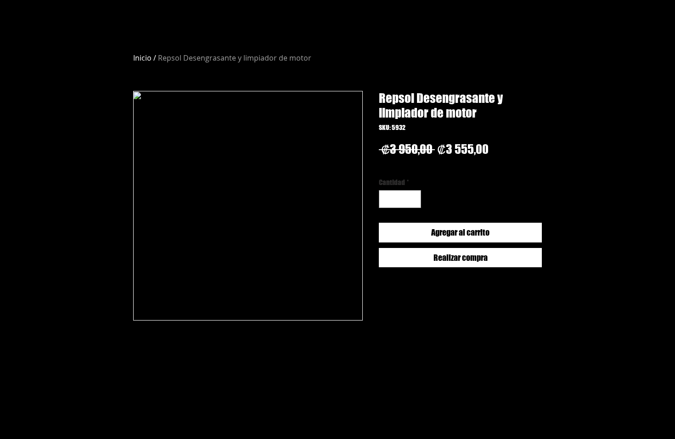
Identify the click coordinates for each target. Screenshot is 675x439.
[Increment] (414, 199)
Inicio (142, 58)
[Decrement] (386, 199)
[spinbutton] (400, 199)
